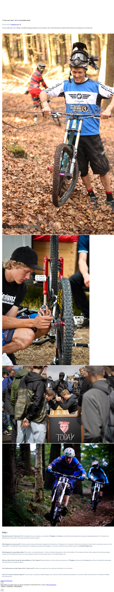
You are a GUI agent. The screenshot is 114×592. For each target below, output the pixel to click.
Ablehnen (3, 586)
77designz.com (14, 24)
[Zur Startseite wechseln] (12, 15)
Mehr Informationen (51, 584)
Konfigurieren (10, 586)
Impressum (3, 580)
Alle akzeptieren (18, 586)
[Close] (2, 590)
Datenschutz (9, 580)
